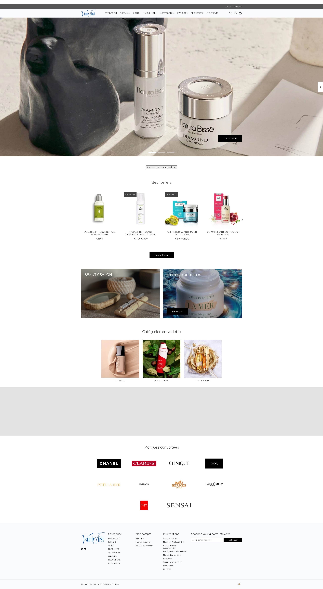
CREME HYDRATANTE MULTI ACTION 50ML (182, 233)
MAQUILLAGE (113, 549)
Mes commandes (143, 542)
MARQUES (112, 556)
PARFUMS (112, 542)
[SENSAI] (179, 505)
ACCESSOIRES (114, 552)
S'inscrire (140, 538)
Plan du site (168, 566)
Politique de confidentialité (174, 551)
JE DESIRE (91, 138)
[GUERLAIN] (144, 484)
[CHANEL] (109, 463)
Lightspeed (115, 584)
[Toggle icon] (231, 13)
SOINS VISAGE (202, 380)
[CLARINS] (144, 463)
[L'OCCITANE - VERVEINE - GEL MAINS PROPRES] (99, 209)
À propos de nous (171, 538)
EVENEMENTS (212, 13)
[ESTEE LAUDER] (109, 484)
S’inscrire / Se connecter (233, 7)
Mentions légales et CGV (173, 542)
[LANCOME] (214, 484)
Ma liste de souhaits (144, 545)
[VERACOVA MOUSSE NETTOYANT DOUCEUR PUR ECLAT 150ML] (141, 209)
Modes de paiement (172, 555)
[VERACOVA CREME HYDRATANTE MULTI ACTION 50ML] (182, 209)
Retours (166, 569)
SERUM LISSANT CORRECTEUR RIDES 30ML (223, 233)
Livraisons (167, 558)
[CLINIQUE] (179, 463)
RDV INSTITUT (111, 13)
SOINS (111, 545)
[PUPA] (144, 505)
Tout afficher (161, 254)
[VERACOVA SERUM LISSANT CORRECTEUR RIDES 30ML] (223, 209)
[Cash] (239, 584)
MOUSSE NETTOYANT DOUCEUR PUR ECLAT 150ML (141, 233)
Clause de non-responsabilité (169, 546)
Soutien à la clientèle (172, 562)
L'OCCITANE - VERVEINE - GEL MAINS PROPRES (99, 233)
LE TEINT (120, 380)
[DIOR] (214, 463)
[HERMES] (179, 484)
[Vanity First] (88, 13)
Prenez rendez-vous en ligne (161, 167)
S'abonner (233, 540)
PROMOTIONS (197, 13)
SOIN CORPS (161, 380)
